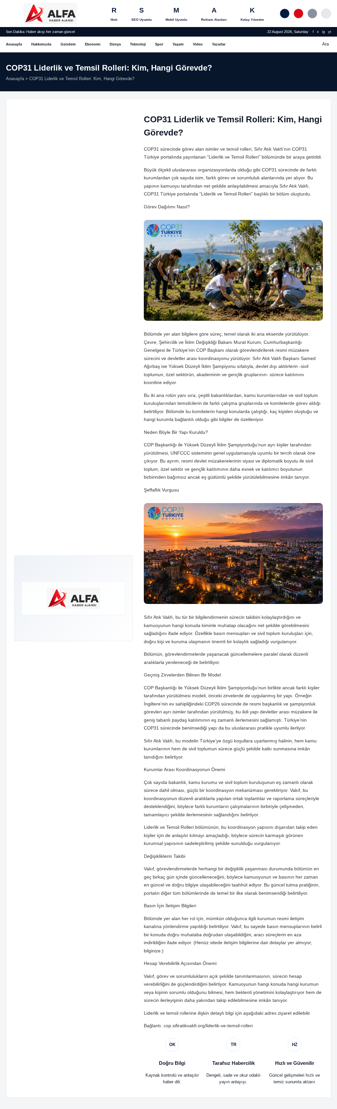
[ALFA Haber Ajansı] (50, 13)
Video (198, 44)
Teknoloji (138, 44)
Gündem (68, 44)
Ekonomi (92, 44)
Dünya (115, 44)
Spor (159, 44)
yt (329, 32)
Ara (325, 44)
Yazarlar (218, 44)
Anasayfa (14, 44)
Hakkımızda (41, 44)
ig (323, 32)
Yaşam (178, 44)
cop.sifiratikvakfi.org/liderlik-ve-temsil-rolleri (208, 1025)
